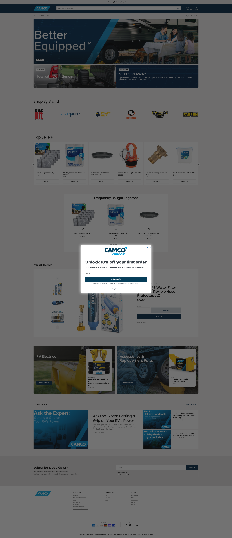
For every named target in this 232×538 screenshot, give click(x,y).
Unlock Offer (116, 279)
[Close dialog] (149, 247)
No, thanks (116, 289)
